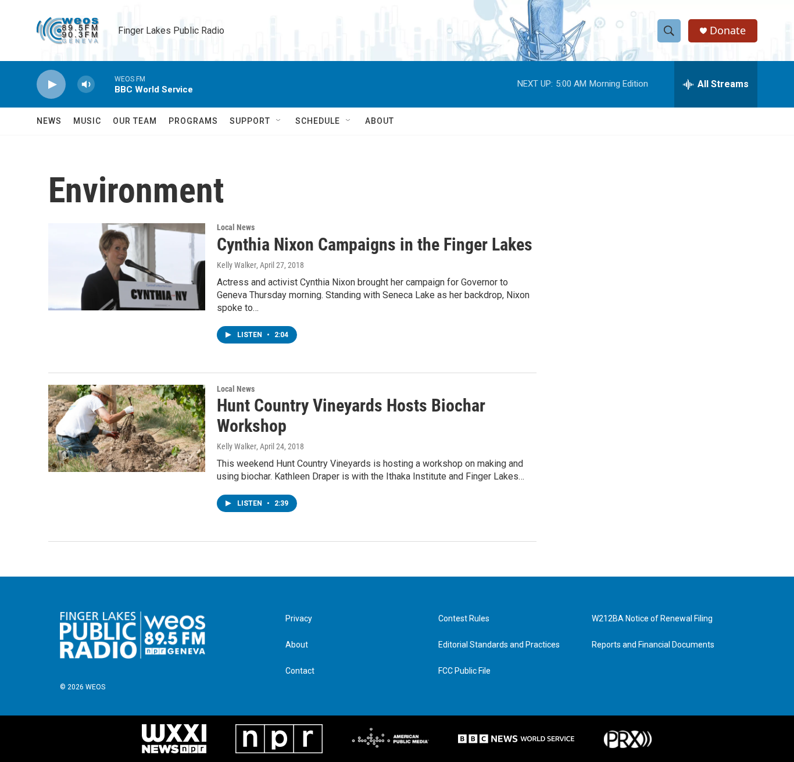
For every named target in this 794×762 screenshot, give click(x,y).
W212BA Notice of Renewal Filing (652, 618)
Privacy (298, 618)
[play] (51, 84)
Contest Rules (463, 618)
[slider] (104, 84)
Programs (193, 121)
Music (87, 121)
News (49, 121)
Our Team (135, 121)
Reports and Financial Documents (653, 645)
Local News (236, 227)
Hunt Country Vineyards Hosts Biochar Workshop (351, 415)
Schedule (317, 121)
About (379, 121)
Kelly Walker (236, 265)
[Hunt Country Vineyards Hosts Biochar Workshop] (126, 428)
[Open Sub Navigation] (279, 121)
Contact (299, 671)
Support (250, 121)
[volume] (86, 84)
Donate (728, 30)
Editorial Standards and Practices (499, 645)
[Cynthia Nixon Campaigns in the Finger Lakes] (126, 266)
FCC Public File (464, 671)
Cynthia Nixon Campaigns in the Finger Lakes (374, 244)
